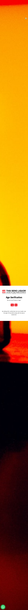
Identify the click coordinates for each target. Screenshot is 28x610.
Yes (12, 305)
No (16, 305)
